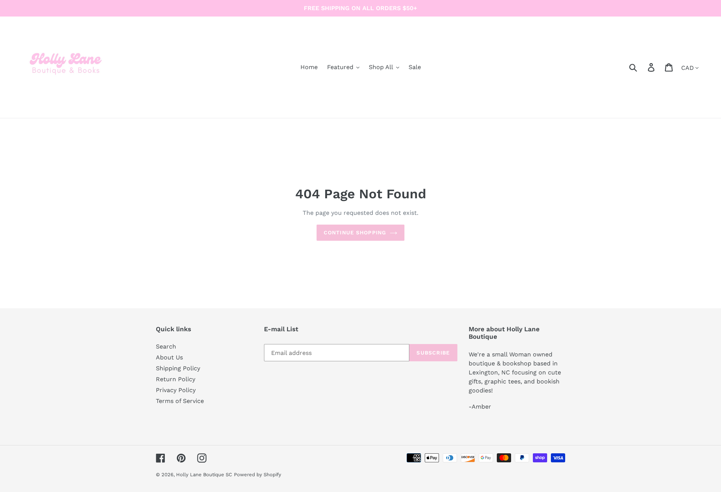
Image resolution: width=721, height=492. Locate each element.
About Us (169, 357)
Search (166, 346)
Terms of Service (180, 400)
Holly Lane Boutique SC (204, 474)
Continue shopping (355, 232)
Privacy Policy (176, 390)
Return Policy (175, 379)
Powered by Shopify (257, 474)
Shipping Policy (178, 368)
